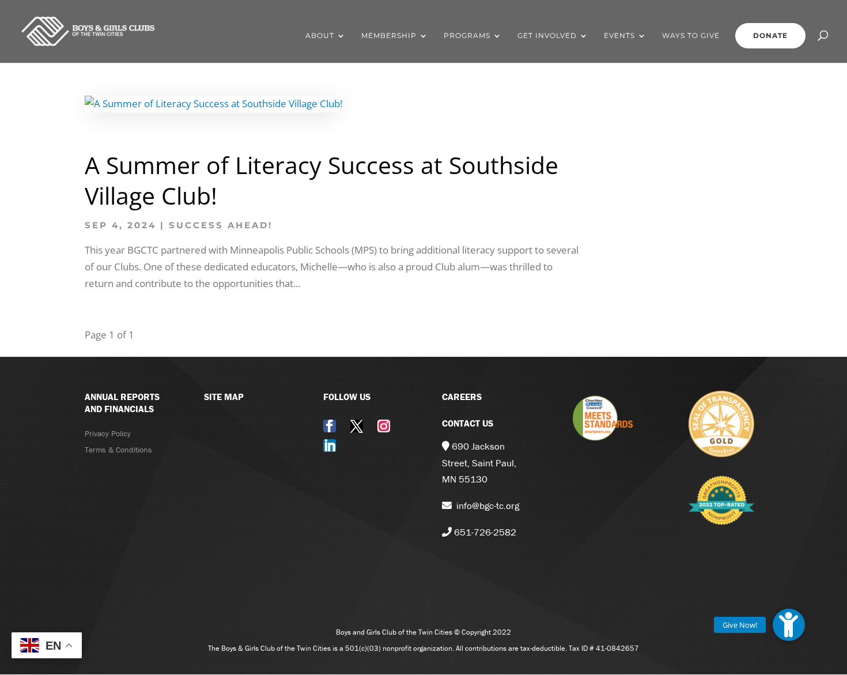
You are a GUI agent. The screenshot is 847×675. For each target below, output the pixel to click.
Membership (389, 36)
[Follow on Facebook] (329, 426)
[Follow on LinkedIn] (329, 445)
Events (619, 36)
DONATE (770, 35)
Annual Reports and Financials (122, 402)
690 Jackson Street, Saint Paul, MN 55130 (479, 463)
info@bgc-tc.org (487, 505)
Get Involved (547, 36)
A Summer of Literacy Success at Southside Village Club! (321, 180)
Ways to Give (691, 36)
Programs (467, 36)
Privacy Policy (108, 433)
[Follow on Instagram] (383, 426)
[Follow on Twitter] (356, 426)
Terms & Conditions (118, 449)
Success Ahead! (221, 225)
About (319, 36)
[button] (789, 625)
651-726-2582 (485, 532)
